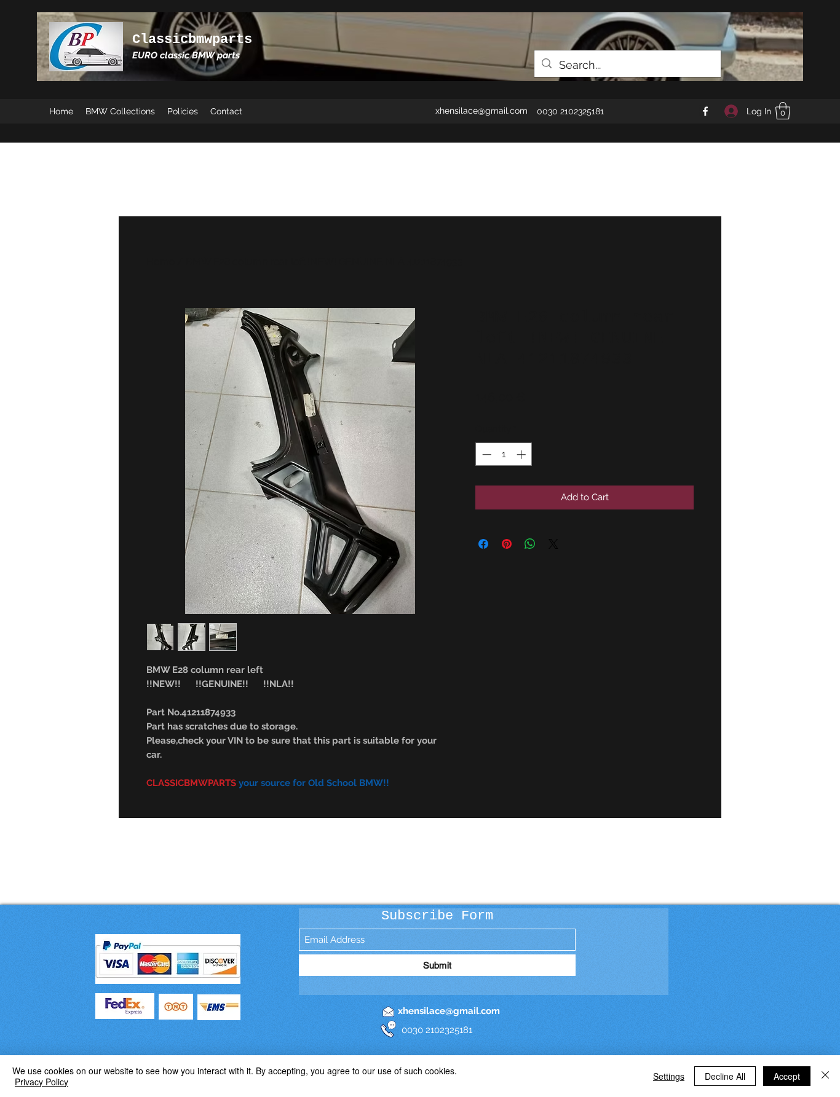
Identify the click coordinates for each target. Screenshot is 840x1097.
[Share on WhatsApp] (530, 544)
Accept (787, 1076)
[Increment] (522, 454)
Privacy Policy (41, 1081)
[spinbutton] (504, 454)
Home (160, 261)
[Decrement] (485, 454)
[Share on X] (553, 544)
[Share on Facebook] (483, 544)
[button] (782, 111)
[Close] (825, 1076)
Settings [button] (668, 1076)
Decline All (725, 1076)
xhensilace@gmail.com (481, 111)
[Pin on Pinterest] (506, 544)
